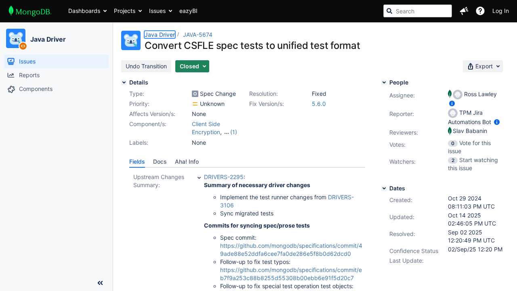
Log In (500, 10)
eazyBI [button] (188, 10)
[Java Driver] (15, 38)
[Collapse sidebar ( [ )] (100, 283)
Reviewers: (403, 132)
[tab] (137, 162)
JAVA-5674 (197, 34)
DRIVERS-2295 (224, 176)
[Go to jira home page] (30, 11)
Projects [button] (124, 10)
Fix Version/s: (266, 103)
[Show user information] (452, 103)
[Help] (480, 10)
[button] (464, 10)
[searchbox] (417, 10)
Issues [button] (157, 10)
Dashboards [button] (84, 10)
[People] (384, 82)
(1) (233, 132)
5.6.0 (319, 103)
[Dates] (384, 188)
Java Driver (48, 39)
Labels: (138, 142)
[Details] (124, 82)
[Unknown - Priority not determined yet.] (195, 104)
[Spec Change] (195, 94)
